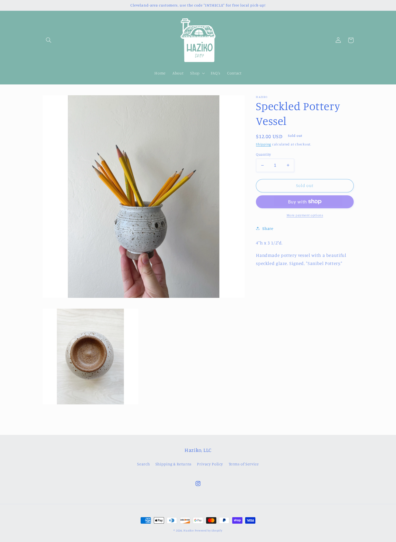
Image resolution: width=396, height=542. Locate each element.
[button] (49, 40)
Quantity (263, 154)
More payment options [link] (305, 215)
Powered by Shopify (208, 530)
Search (143, 464)
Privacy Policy (210, 464)
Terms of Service (244, 464)
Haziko (188, 530)
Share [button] (267, 228)
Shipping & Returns (173, 464)
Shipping (263, 144)
